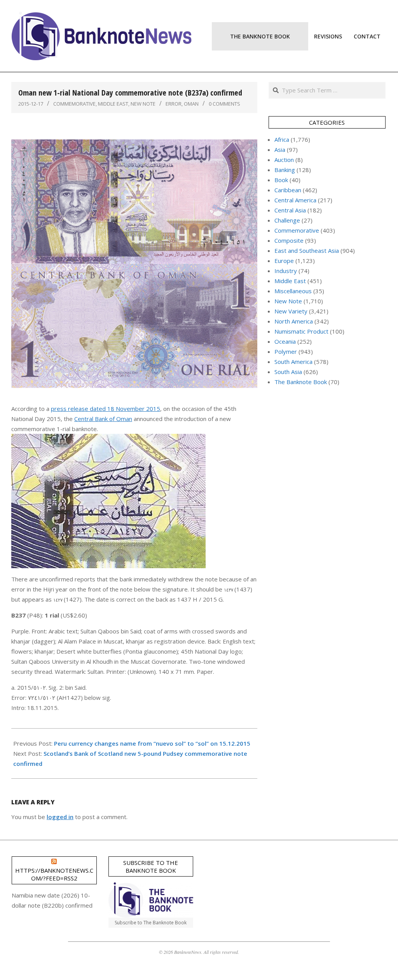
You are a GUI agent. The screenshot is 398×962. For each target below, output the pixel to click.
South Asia (288, 372)
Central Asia (290, 210)
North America (293, 321)
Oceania (285, 341)
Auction (284, 160)
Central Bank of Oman (103, 419)
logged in (60, 817)
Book (281, 180)
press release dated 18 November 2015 (105, 408)
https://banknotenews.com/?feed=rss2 (54, 874)
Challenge (287, 220)
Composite (289, 240)
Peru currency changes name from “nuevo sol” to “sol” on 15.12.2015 (152, 743)
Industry (285, 271)
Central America (295, 200)
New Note (143, 103)
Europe (284, 260)
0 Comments (224, 103)
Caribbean (287, 190)
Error (174, 103)
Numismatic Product (301, 331)
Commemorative (74, 103)
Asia (279, 149)
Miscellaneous (293, 291)
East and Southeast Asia (306, 250)
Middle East (113, 103)
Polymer (285, 351)
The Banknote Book (300, 382)
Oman (191, 103)
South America (293, 361)
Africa (281, 139)
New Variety (290, 311)
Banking (284, 170)
